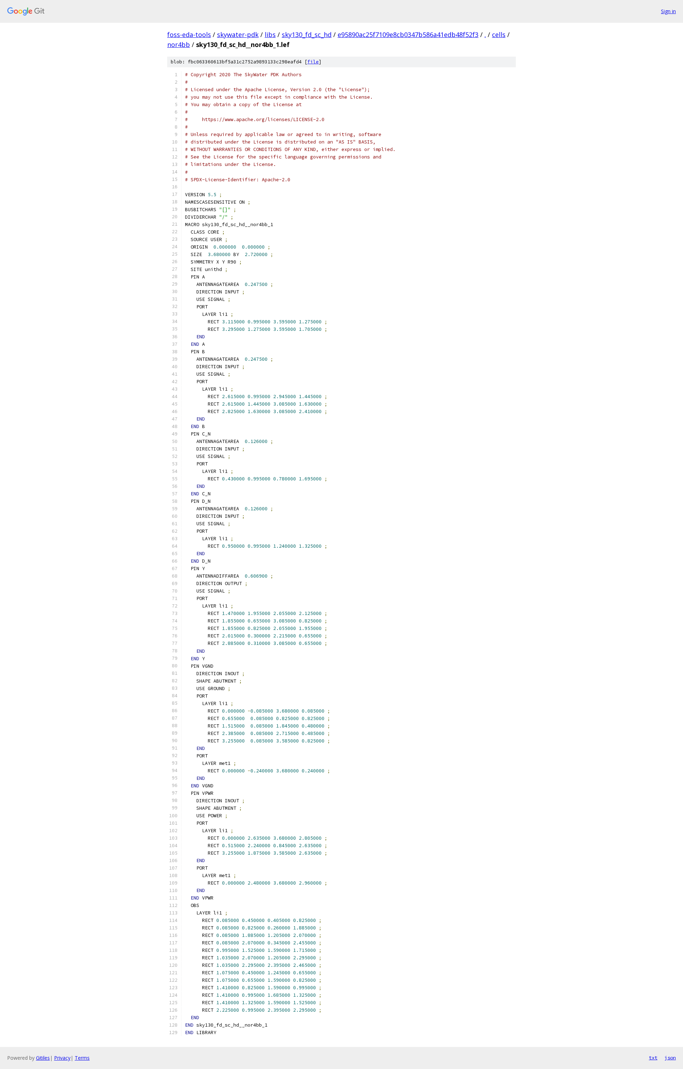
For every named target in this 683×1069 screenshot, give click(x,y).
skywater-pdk (238, 34)
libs (270, 34)
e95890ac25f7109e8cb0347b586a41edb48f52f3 (408, 34)
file (313, 62)
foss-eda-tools (189, 34)
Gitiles (43, 1057)
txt (653, 1057)
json (670, 1057)
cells (498, 34)
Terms (82, 1057)
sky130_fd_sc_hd (307, 34)
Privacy (62, 1057)
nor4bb (178, 44)
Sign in (668, 11)
